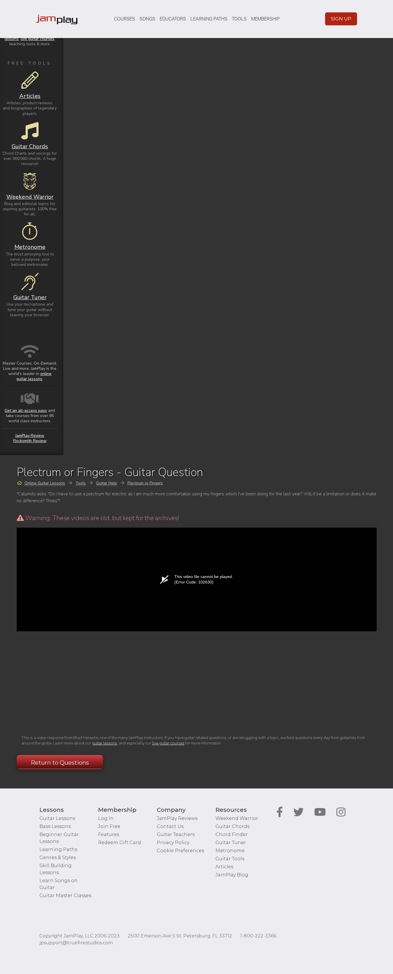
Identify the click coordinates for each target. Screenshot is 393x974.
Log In (106, 818)
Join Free (109, 826)
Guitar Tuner (230, 842)
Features (108, 834)
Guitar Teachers (175, 834)
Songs (147, 19)
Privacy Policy (173, 842)
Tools (239, 19)
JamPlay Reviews (177, 818)
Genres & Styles (57, 857)
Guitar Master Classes (65, 895)
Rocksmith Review (30, 441)
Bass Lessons (55, 826)
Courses (124, 19)
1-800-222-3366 (258, 936)
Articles (224, 866)
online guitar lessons (33, 376)
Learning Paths (208, 19)
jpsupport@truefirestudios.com (76, 942)
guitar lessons (104, 743)
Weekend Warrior (236, 818)
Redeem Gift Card (119, 842)
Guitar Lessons (57, 818)
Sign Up (341, 19)
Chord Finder (231, 834)
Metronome (230, 850)
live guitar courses (168, 743)
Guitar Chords (232, 826)
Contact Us (170, 826)
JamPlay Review (29, 435)
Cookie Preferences (180, 850)
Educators (173, 19)
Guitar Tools (229, 858)
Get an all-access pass (26, 410)
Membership (265, 19)
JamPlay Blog (231, 875)
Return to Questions (60, 762)
